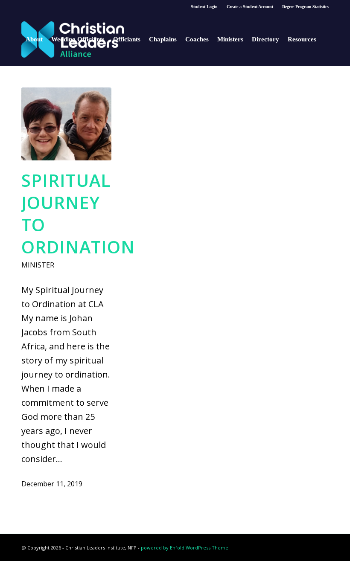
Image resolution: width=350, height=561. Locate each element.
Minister (37, 265)
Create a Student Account (250, 6)
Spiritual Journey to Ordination (78, 214)
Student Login (204, 6)
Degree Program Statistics (305, 6)
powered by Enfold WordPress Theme (184, 547)
